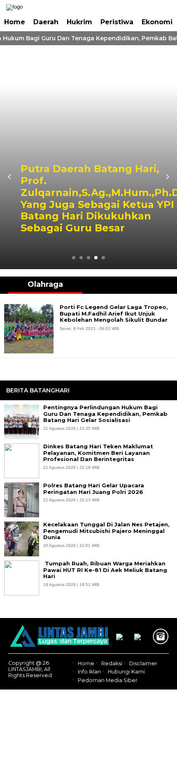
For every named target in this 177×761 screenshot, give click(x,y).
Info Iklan (89, 672)
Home (14, 22)
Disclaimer (143, 663)
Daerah (45, 22)
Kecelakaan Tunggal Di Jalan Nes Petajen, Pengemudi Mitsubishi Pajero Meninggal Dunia (106, 530)
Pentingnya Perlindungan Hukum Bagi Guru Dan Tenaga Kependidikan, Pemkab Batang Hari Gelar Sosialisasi (105, 413)
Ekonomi (157, 22)
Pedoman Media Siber (107, 680)
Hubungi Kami (126, 672)
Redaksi (111, 663)
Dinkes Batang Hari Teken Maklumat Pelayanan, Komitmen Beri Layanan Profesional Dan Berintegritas (98, 452)
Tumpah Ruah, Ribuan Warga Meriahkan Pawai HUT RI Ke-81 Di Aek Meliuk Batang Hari (105, 569)
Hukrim (79, 22)
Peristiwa (116, 22)
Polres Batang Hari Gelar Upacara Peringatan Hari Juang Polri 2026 (93, 488)
